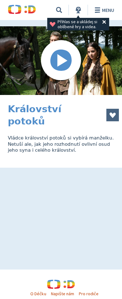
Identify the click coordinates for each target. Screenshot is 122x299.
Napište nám (62, 293)
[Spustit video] (61, 60)
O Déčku (38, 293)
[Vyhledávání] (59, 10)
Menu (108, 10)
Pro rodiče (89, 293)
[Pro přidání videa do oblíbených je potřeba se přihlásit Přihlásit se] (112, 115)
